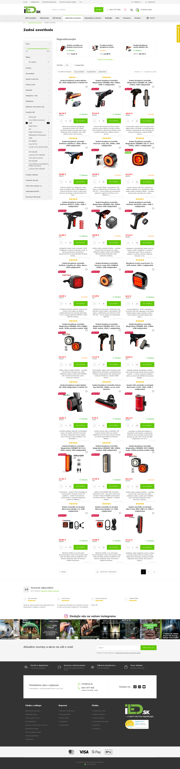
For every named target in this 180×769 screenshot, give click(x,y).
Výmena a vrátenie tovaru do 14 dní (36, 725)
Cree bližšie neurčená (39, 120)
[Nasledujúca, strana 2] (148, 571)
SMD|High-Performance (39, 135)
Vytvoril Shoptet (91, 764)
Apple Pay (97, 725)
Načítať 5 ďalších (108, 572)
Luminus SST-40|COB (39, 155)
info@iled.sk (87, 684)
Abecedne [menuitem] (102, 71)
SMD (39, 138)
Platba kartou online (100, 711)
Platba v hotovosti (99, 718)
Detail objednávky (30, 721)
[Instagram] (139, 686)
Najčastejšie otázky (31, 714)
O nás (25, 2)
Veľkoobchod (35, 2)
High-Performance (39, 132)
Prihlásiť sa (148, 648)
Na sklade (39, 62)
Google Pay (97, 728)
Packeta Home (64, 718)
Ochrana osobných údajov (68, 2)
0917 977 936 (114, 9)
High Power (39, 126)
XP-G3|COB (39, 161)
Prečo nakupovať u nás (32, 718)
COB (39, 123)
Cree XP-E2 (39, 144)
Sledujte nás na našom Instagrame (93, 616)
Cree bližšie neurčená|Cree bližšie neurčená (39, 165)
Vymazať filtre (79, 65)
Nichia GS (39, 117)
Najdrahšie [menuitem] (91, 71)
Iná (39, 129)
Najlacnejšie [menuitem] (79, 71)
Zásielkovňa (64, 721)
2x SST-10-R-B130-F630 (39, 148)
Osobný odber (64, 725)
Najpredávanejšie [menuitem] (64, 71)
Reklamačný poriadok (31, 728)
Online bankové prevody (101, 721)
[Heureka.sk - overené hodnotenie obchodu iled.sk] (137, 724)
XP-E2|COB (39, 152)
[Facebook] (135, 686)
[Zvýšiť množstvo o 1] (70, 121)
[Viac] (151, 18)
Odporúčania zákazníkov (32, 711)
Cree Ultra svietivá (39, 158)
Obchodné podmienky (49, 2)
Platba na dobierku (99, 714)
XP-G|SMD (39, 141)
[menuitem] (30, 18)
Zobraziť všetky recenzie (50, 591)
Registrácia (151, 2)
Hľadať (99, 9)
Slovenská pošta (65, 714)
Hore (63, 572)
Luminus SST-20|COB (39, 169)
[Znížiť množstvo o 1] (61, 121)
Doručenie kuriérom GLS (67, 711)
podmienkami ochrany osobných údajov (128, 653)
